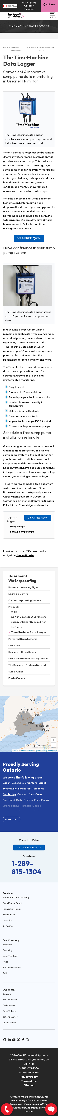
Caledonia (38, 788)
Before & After (10, 1016)
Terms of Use (29, 1081)
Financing (7, 950)
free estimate (25, 555)
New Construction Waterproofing (28, 658)
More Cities (11, 819)
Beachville (18, 782)
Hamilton (8, 811)
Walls (14, 611)
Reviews (7, 993)
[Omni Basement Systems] (16, 15)
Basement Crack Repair (22, 652)
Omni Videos (9, 1011)
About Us (7, 944)
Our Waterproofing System (24, 600)
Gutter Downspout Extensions (28, 616)
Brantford (31, 782)
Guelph (36, 805)
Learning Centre (18, 593)
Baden (6, 782)
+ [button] (54, 740)
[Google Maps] (5, 1040)
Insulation (7, 920)
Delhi (19, 800)
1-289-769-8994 (29, 1072)
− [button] (54, 745)
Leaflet (15, 750)
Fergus (15, 805)
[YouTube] (14, 1040)
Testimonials (9, 1005)
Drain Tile (14, 645)
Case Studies (9, 1022)
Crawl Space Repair (13, 903)
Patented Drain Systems (22, 638)
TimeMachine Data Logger (29, 632)
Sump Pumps (15, 671)
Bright (42, 782)
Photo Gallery (16, 678)
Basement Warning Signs (23, 587)
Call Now (50, 4)
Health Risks (9, 914)
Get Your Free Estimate (29, 847)
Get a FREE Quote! (38, 517)
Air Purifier (8, 926)
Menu (52, 17)
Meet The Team (10, 956)
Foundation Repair (12, 908)
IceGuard (16, 627)
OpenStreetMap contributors (46, 750)
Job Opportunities (12, 967)
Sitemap (29, 1085)
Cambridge (9, 794)
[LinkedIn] (9, 1040)
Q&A (5, 973)
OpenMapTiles (27, 750)
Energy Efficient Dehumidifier (28, 621)
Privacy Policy (29, 1076)
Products (13, 606)
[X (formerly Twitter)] (18, 1040)
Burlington (24, 788)
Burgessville (10, 788)
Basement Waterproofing (22, 578)
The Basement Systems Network (27, 665)
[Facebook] (23, 1040)
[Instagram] (27, 1040)
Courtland (9, 800)
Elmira (45, 800)
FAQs (5, 961)
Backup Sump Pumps (22, 531)
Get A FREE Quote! (29, 238)
